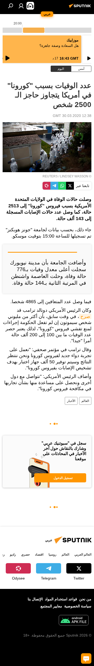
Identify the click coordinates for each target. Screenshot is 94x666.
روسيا (52, 554)
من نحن (85, 599)
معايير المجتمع (51, 606)
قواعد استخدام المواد (61, 599)
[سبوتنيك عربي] (81, 8)
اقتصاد (39, 554)
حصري (25, 554)
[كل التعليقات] (86, 658)
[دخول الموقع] (21, 6)
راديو (13, 554)
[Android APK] (73, 621)
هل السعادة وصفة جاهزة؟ (59, 45)
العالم (85, 401)
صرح (85, 316)
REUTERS (50, 176)
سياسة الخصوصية (77, 606)
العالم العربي (82, 554)
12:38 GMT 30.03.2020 (72, 116)
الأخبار (71, 401)
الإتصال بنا (35, 599)
